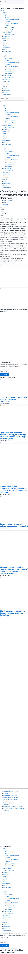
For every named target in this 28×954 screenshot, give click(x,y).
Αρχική (5, 12)
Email (1, 371)
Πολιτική (5, 40)
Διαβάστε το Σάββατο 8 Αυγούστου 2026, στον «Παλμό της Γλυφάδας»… (13, 399)
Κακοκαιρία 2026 (9, 34)
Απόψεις (5, 42)
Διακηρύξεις (6, 36)
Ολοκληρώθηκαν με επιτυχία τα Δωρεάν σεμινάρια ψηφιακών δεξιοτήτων (12, 613)
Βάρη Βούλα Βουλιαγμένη (12, 19)
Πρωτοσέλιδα (7, 51)
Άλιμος (7, 17)
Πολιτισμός (6, 38)
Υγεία (4, 46)
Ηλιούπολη (8, 25)
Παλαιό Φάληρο (9, 29)
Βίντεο (5, 49)
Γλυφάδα (7, 21)
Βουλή (5, 44)
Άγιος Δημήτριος (9, 16)
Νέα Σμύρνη (8, 31)
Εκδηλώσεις (6, 47)
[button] (14, 208)
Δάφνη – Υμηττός (10, 27)
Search (2, 2)
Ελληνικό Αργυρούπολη (11, 23)
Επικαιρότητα (7, 32)
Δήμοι (5, 14)
